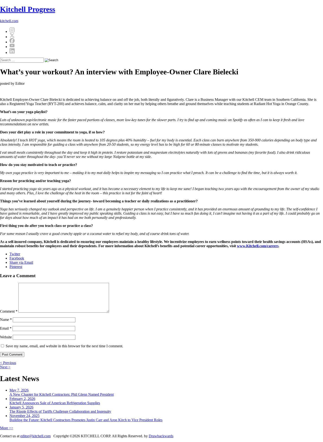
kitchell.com (9, 21)
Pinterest (15, 267)
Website (6, 337)
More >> (6, 428)
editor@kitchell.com (35, 436)
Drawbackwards (161, 436)
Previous (8, 363)
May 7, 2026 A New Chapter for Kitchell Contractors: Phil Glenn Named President (61, 392)
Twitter (14, 254)
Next (5, 367)
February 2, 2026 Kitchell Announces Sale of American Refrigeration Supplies (54, 401)
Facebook (16, 258)
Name (6, 320)
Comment (8, 311)
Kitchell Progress (27, 9)
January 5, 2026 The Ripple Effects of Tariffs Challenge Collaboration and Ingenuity (60, 409)
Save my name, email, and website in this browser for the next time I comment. (64, 346)
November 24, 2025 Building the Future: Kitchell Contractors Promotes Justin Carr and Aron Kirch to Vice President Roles (85, 418)
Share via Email (21, 262)
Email (6, 328)
